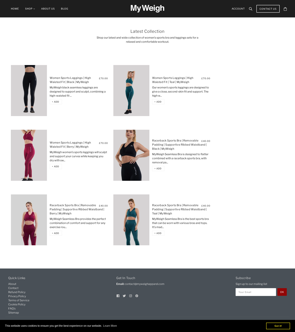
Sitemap (13, 312)
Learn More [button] (110, 325)
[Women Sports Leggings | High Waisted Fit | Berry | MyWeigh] (29, 155)
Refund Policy (16, 292)
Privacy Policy (17, 296)
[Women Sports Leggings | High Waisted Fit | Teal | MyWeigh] (131, 90)
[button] (56, 101)
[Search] (250, 9)
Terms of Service (18, 300)
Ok (282, 292)
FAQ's (12, 308)
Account (238, 8)
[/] (147, 8)
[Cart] (285, 9)
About (12, 284)
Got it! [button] (278, 325)
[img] (118, 295)
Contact (13, 288)
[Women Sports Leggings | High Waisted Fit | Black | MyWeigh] (29, 90)
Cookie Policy (16, 304)
